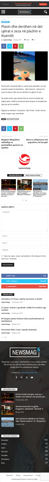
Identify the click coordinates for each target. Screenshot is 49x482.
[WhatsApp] (21, 46)
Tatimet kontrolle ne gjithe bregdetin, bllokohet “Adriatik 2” (24, 192)
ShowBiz (4, 455)
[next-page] (26, 200)
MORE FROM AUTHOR (33, 175)
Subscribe (42, 286)
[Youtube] (32, 378)
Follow (43, 281)
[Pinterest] (15, 46)
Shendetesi (5, 459)
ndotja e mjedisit (13, 119)
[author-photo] (24, 159)
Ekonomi (4, 452)
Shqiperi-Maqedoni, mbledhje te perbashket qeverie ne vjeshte (12, 143)
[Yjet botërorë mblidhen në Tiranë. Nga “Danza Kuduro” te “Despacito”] (40, 184)
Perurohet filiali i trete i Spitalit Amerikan (19, 329)
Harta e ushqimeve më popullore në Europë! (37, 141)
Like (44, 276)
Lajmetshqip (7, 40)
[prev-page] (23, 200)
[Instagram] (22, 378)
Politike (4, 444)
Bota (3, 463)
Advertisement (28, 475)
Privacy (18, 475)
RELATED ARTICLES (15, 175)
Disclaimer (9, 475)
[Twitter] (9, 46)
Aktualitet (10, 17)
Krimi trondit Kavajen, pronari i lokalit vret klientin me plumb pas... (31, 395)
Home (3, 17)
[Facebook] (3, 46)
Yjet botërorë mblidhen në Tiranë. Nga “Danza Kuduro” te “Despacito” (39, 193)
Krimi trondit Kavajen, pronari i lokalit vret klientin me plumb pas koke (8, 193)
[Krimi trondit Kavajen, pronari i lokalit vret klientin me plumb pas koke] (8, 184)
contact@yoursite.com (29, 372)
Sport (3, 448)
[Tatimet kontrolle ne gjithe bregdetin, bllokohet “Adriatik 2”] (24, 184)
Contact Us (39, 475)
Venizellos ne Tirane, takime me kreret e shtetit (21, 299)
